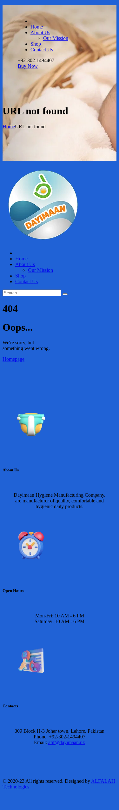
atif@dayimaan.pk (66, 742)
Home (9, 126)
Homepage (13, 359)
